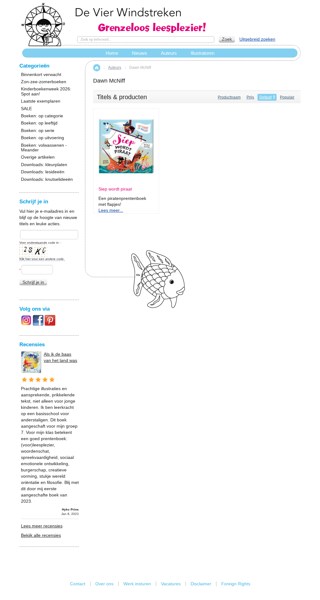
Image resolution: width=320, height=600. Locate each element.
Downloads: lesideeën (42, 172)
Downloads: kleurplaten (44, 164)
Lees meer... (110, 210)
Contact (77, 583)
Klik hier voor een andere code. (42, 259)
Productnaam (229, 97)
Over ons (104, 583)
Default (265, 97)
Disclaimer (201, 583)
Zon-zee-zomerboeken (43, 81)
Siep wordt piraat (115, 189)
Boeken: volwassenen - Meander (44, 147)
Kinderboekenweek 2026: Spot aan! (46, 91)
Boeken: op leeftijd (39, 123)
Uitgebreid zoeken (257, 39)
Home (96, 67)
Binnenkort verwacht (41, 74)
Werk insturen (137, 583)
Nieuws (139, 53)
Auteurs (114, 67)
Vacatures (171, 583)
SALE (26, 108)
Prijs (250, 97)
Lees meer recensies (41, 525)
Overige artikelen (38, 157)
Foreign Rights (235, 583)
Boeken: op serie (37, 130)
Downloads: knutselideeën (47, 179)
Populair (287, 97)
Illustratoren (202, 53)
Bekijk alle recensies (41, 535)
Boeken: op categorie (42, 116)
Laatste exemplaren (40, 101)
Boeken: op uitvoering (42, 137)
